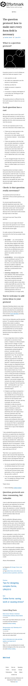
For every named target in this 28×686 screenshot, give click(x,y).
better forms (10, 571)
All (10, 567)
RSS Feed (6, 657)
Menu (14, 12)
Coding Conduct (17, 487)
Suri (17, 681)
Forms (17, 567)
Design (13, 567)
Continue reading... (11, 623)
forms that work (18, 571)
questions (14, 573)
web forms (20, 573)
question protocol (7, 573)
